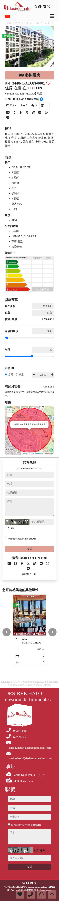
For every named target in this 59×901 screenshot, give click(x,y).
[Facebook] (39, 7)
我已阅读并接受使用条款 (22, 539)
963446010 (23, 468)
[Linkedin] (44, 7)
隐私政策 (32, 539)
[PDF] (15, 112)
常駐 (10, 374)
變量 (21, 374)
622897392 (36, 468)
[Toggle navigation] (52, 16)
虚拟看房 (32, 75)
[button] (6, 632)
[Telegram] (7, 117)
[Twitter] (48, 7)
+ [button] (9, 410)
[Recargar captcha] (7, 528)
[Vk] (40, 112)
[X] (27, 112)
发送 (29, 548)
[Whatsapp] (35, 7)
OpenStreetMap (37, 453)
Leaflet (24, 453)
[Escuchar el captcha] (12, 528)
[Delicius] (34, 112)
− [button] (9, 415)
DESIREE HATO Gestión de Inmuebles (29, 887)
